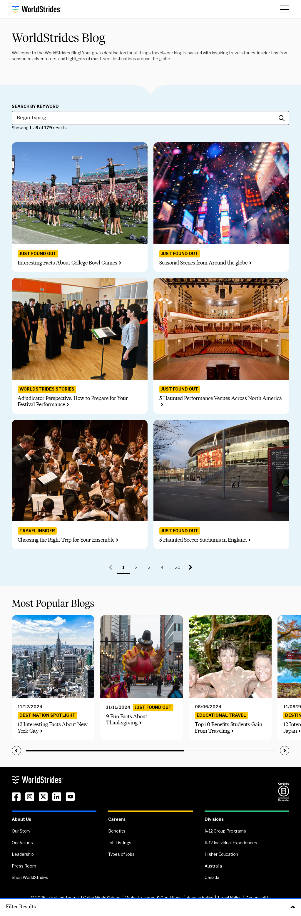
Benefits (117, 830)
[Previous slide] (16, 750)
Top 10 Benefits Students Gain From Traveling (228, 727)
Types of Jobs (121, 854)
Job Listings (119, 842)
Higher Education (221, 854)
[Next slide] (284, 750)
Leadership (23, 854)
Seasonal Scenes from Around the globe (203, 262)
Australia (213, 865)
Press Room (24, 865)
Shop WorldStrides (30, 877)
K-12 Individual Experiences (231, 842)
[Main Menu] (284, 9)
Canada (212, 877)
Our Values (22, 842)
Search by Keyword (35, 106)
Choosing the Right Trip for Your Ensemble (66, 540)
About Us (21, 819)
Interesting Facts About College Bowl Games (67, 262)
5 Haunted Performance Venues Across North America (220, 398)
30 (179, 569)
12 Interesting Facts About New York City (53, 727)
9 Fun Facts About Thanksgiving (126, 719)
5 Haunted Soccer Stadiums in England (203, 540)
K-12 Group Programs (225, 830)
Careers (117, 819)
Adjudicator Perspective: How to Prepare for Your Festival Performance (73, 401)
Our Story (21, 830)
